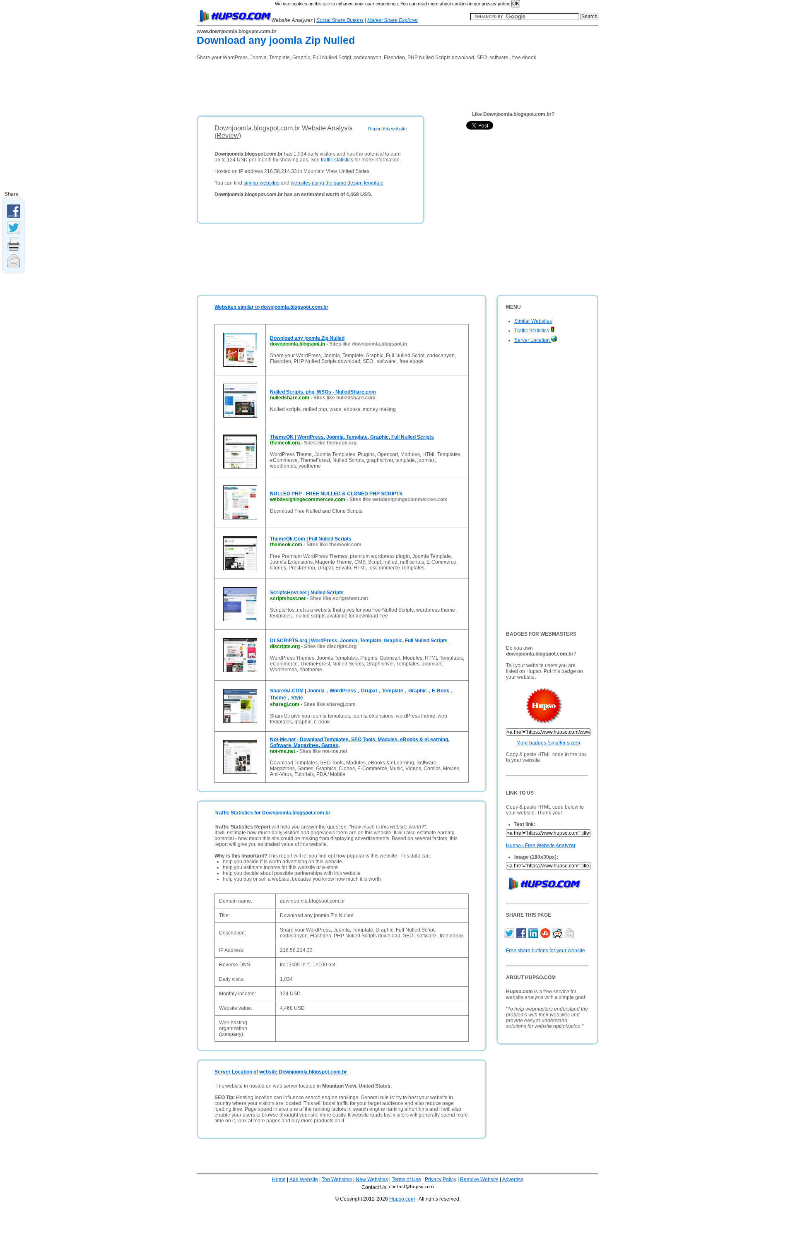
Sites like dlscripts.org (330, 646)
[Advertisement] (347, 85)
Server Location (532, 340)
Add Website (303, 1179)
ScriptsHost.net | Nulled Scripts (307, 593)
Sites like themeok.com (333, 545)
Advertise (512, 1179)
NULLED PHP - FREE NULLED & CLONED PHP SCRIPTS (336, 494)
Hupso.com (402, 1199)
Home (279, 1179)
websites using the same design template (337, 183)
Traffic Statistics (532, 331)
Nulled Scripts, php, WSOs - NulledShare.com (323, 392)
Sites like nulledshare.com (344, 398)
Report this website (387, 128)
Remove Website (479, 1179)
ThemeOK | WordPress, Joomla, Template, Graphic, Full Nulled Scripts (352, 437)
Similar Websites (533, 321)
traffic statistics (337, 160)
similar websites (261, 183)
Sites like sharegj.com (330, 704)
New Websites (372, 1179)
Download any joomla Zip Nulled (307, 338)
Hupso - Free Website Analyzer (541, 845)
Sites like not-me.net (323, 751)
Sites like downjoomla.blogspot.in (368, 344)
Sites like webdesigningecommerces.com (398, 499)
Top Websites (337, 1179)
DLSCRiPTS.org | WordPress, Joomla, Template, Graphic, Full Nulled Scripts (359, 641)
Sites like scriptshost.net (339, 598)
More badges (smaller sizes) (548, 743)
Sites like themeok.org (330, 443)
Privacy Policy (440, 1179)
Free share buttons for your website (545, 951)
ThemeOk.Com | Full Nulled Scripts (311, 539)
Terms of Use (406, 1179)
